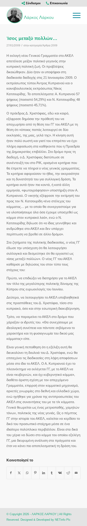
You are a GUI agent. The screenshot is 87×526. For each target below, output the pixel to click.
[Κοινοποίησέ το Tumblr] (52, 473)
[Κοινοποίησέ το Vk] (60, 473)
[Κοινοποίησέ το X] (19, 473)
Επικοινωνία (58, 3)
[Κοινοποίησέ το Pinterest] (35, 473)
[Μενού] (74, 15)
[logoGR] (36, 15)
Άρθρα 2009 (49, 45)
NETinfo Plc (62, 519)
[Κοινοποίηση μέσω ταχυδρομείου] (76, 473)
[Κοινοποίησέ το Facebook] (11, 473)
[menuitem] (31, 3)
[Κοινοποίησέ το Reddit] (68, 473)
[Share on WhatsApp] (27, 473)
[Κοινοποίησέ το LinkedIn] (44, 473)
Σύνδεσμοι (33, 3)
